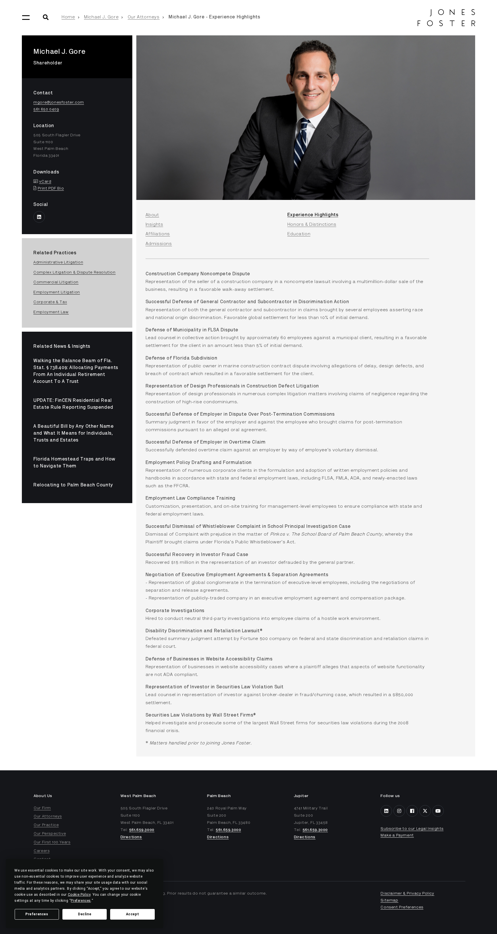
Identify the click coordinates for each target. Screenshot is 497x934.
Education (298, 234)
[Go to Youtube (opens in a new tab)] (438, 811)
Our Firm (42, 808)
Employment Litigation (56, 293)
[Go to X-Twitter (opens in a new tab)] (425, 811)
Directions (131, 837)
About (152, 215)
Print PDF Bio (51, 189)
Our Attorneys (144, 17)
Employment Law (50, 312)
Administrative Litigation (58, 263)
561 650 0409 (46, 110)
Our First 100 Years (52, 843)
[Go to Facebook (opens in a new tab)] (412, 811)
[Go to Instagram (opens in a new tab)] (399, 811)
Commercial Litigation (56, 282)
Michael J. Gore (101, 17)
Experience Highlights (313, 215)
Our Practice (46, 825)
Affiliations (158, 234)
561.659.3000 (141, 830)
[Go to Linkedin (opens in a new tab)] (39, 217)
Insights (154, 224)
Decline (84, 914)
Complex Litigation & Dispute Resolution (74, 273)
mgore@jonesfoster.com (58, 103)
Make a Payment (397, 836)
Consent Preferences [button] (402, 908)
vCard (45, 182)
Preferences (36, 914)
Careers (41, 851)
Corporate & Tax (50, 302)
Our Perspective (50, 834)
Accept (132, 914)
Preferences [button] (81, 901)
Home (68, 17)
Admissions (159, 244)
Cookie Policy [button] (79, 895)
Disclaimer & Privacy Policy (407, 894)
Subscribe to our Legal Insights (412, 829)
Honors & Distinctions (312, 224)
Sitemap (389, 901)
